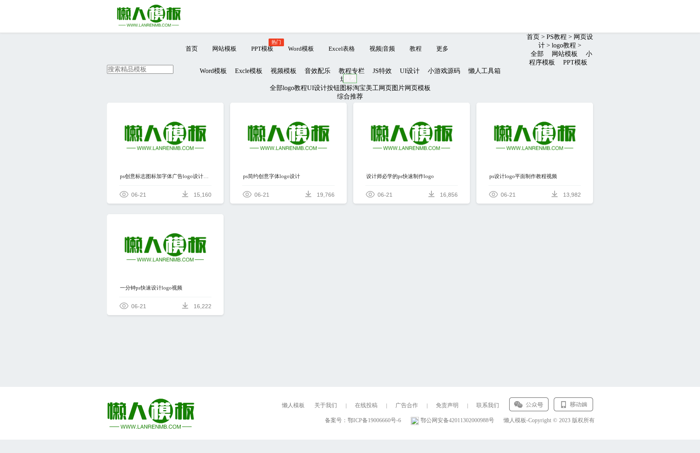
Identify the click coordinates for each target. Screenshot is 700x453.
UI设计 (317, 87)
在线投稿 (366, 405)
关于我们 (325, 405)
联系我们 (487, 405)
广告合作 (406, 405)
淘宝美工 (366, 87)
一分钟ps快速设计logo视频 (151, 288)
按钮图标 (340, 87)
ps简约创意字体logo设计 (271, 176)
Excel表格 (342, 48)
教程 (416, 48)
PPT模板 (262, 48)
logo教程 (295, 87)
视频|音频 (382, 48)
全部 (276, 87)
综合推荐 (350, 96)
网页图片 (392, 87)
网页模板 (418, 87)
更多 (442, 48)
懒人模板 (293, 405)
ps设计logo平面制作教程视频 (523, 176)
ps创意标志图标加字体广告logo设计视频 (165, 176)
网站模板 (224, 48)
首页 (192, 48)
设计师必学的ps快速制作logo (400, 176)
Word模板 (301, 48)
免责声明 (447, 405)
